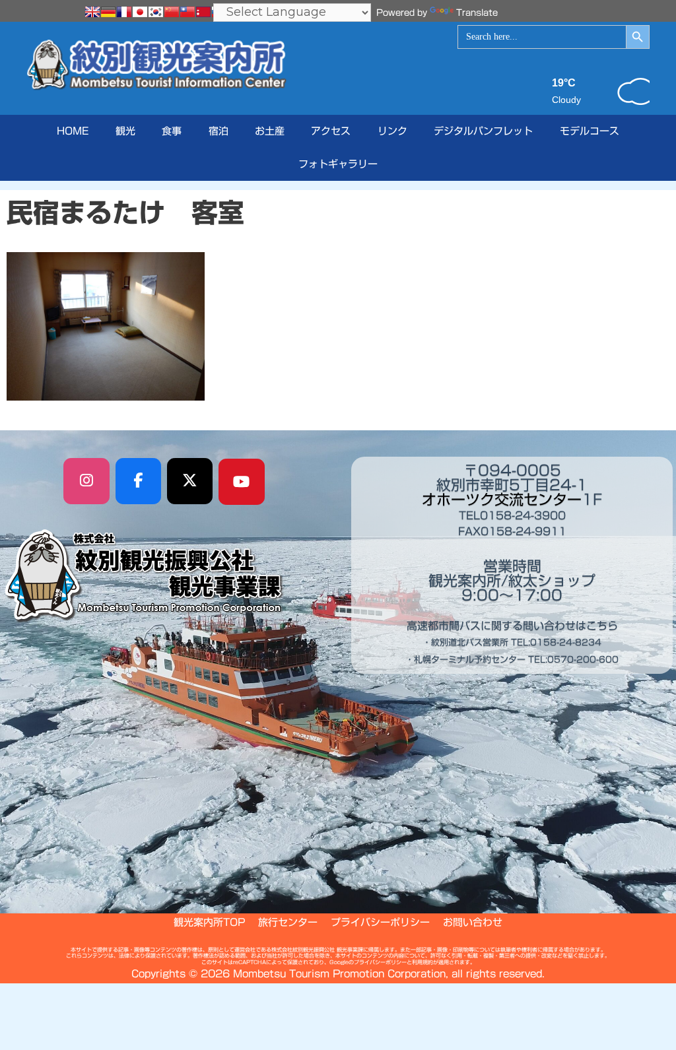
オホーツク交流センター (502, 499)
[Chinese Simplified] (171, 12)
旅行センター (288, 922)
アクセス (331, 131)
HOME (72, 131)
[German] (108, 12)
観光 (125, 131)
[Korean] (156, 12)
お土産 (270, 131)
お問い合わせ (472, 922)
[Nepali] (203, 12)
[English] (92, 12)
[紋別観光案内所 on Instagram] (86, 481)
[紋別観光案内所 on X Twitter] (190, 481)
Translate (477, 13)
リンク (392, 131)
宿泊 (218, 131)
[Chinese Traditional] (187, 12)
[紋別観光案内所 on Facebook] (139, 481)
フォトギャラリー (338, 164)
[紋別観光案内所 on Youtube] (242, 482)
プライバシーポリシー (380, 922)
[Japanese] (140, 12)
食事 (172, 131)
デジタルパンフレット (483, 131)
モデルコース (589, 131)
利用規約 (422, 962)
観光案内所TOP (209, 922)
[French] (124, 12)
